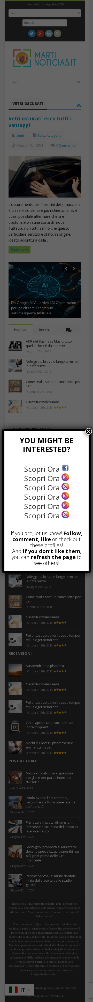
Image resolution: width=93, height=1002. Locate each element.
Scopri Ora (42, 469)
